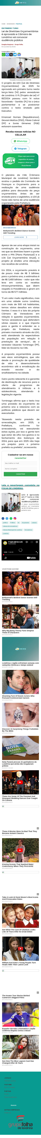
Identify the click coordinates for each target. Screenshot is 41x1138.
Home (3, 24)
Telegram (22, 148)
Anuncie (13, 1105)
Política (19, 24)
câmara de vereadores (10, 526)
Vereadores (28, 530)
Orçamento (25, 522)
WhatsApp (22, 141)
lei (18, 522)
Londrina (5, 533)
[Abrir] (1, 3)
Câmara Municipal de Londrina (12, 530)
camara (34, 522)
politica (5, 522)
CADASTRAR (20, 474)
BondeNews (11, 24)
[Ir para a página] (20, 2)
